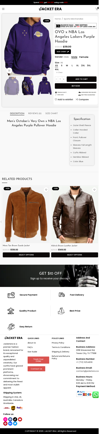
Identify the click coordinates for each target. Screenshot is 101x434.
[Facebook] (10, 419)
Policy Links (58, 338)
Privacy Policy (58, 342)
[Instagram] (5, 419)
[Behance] (10, 423)
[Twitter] (15, 423)
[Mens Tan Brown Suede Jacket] (26, 214)
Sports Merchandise (73, 18)
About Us (32, 342)
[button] (7, 46)
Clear (60, 72)
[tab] (17, 113)
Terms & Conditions (61, 347)
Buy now (76, 86)
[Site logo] (50, 8)
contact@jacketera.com (88, 371)
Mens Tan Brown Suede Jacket (16, 246)
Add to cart (81, 79)
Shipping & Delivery (60, 351)
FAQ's (30, 347)
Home (58, 18)
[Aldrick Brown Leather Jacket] (74, 214)
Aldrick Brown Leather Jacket (64, 246)
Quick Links (33, 338)
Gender (59, 56)
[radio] (74, 57)
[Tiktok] (15, 419)
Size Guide (32, 351)
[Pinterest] (5, 423)
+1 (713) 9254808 (84, 362)
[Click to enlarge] (9, 71)
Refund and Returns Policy (61, 357)
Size (57, 62)
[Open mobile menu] (3, 9)
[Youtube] (20, 419)
